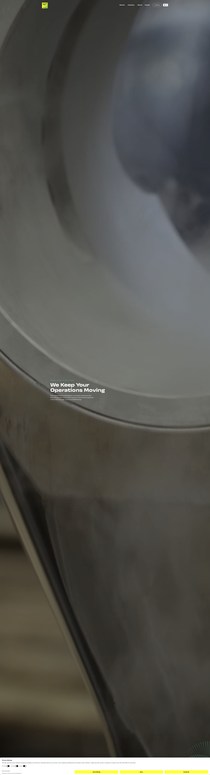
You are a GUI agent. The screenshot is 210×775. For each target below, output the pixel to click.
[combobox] (165, 5)
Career (147, 5)
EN (166, 4)
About (139, 5)
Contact (157, 5)
